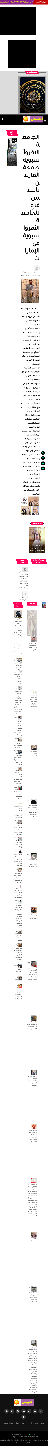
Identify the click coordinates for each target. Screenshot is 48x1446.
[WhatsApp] (25, 594)
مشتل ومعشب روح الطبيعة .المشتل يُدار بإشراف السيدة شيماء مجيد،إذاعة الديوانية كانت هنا (32, 102)
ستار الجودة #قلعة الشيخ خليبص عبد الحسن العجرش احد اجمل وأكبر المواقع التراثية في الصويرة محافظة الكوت (23, 576)
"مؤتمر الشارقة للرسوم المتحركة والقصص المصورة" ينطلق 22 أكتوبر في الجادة (18, 726)
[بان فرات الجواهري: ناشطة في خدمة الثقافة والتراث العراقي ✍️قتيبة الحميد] (20, 986)
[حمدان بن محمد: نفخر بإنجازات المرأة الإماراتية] (20, 839)
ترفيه (36, 1423)
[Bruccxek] (44, 605)
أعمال (17, 1423)
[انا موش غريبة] (20, 978)
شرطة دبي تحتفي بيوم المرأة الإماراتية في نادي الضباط (18, 743)
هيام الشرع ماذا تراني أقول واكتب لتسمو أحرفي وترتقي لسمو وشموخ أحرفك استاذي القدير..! (32, 971)
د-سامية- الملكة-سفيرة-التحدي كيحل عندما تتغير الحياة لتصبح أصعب (33, 1295)
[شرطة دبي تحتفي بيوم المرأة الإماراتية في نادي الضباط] (20, 739)
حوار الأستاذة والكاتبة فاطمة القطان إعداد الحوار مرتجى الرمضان (32, 860)
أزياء (30, 1423)
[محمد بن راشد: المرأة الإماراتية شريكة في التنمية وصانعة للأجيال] (20, 887)
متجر (42, 1423)
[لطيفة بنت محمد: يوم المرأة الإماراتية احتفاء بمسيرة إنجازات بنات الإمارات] (20, 752)
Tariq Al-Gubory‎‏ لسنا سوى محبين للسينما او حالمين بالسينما (32, 1081)
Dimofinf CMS (26, 1434)
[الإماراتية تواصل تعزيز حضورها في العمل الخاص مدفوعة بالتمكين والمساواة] (20, 851)
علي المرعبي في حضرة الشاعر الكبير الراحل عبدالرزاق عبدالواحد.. (32, 699)
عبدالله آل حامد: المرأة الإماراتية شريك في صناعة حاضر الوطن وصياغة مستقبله (18, 827)
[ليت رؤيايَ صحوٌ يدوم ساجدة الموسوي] (20, 932)
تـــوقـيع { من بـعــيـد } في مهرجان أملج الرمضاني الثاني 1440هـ (37, 548)
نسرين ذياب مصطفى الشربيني (33, 754)
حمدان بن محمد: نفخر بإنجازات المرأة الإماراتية (18, 842)
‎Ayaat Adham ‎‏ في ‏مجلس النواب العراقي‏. (18, 970)
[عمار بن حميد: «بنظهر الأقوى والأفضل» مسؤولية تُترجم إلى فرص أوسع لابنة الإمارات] (20, 769)
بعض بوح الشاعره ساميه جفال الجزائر (32, 916)
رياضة (24, 1423)
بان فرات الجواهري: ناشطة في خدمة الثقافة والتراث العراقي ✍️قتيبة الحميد (18, 992)
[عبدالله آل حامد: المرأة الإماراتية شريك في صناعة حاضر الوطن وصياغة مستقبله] (20, 822)
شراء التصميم (8, 1423)
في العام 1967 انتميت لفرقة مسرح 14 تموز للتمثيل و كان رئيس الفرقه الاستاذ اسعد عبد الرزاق (18, 952)
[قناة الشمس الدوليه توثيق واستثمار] (24, 1402)
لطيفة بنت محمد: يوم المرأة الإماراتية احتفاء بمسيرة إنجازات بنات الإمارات (18, 757)
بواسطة (30, 274)
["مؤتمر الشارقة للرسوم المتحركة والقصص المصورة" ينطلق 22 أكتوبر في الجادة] (20, 718)
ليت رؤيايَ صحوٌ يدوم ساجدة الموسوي (18, 936)
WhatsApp (25, 598)
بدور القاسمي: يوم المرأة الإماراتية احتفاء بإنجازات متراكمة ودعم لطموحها (18, 876)
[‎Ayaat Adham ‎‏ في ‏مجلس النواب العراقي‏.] (20, 966)
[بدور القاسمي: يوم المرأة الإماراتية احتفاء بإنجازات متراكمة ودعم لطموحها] (20, 870)
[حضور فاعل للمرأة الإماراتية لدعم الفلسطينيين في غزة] (20, 788)
